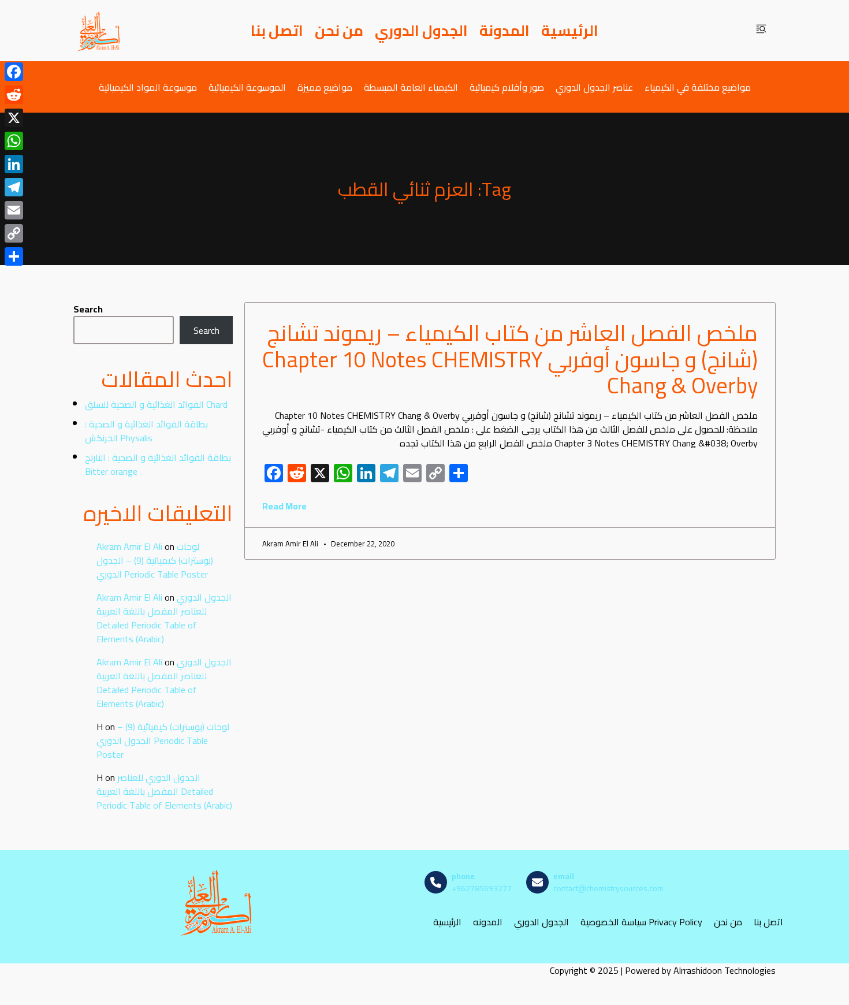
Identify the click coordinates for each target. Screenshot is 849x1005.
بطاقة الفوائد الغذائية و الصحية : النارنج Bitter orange (158, 464)
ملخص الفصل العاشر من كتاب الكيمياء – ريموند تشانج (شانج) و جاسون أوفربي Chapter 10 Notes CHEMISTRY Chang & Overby (510, 359)
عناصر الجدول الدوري (594, 87)
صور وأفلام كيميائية (507, 87)
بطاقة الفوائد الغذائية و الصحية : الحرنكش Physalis (146, 430)
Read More (284, 506)
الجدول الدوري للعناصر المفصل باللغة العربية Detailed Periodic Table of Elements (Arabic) (164, 618)
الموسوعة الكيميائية (247, 87)
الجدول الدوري (421, 31)
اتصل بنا (277, 31)
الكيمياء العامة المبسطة (411, 87)
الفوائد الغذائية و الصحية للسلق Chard (156, 404)
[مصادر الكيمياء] (99, 31)
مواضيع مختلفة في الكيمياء (698, 87)
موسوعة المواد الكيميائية (148, 87)
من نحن (339, 31)
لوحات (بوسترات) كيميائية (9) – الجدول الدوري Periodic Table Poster (154, 560)
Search (88, 309)
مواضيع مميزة (324, 87)
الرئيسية (569, 31)
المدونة (504, 31)
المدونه (487, 922)
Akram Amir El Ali (129, 546)
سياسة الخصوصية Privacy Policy (641, 922)
